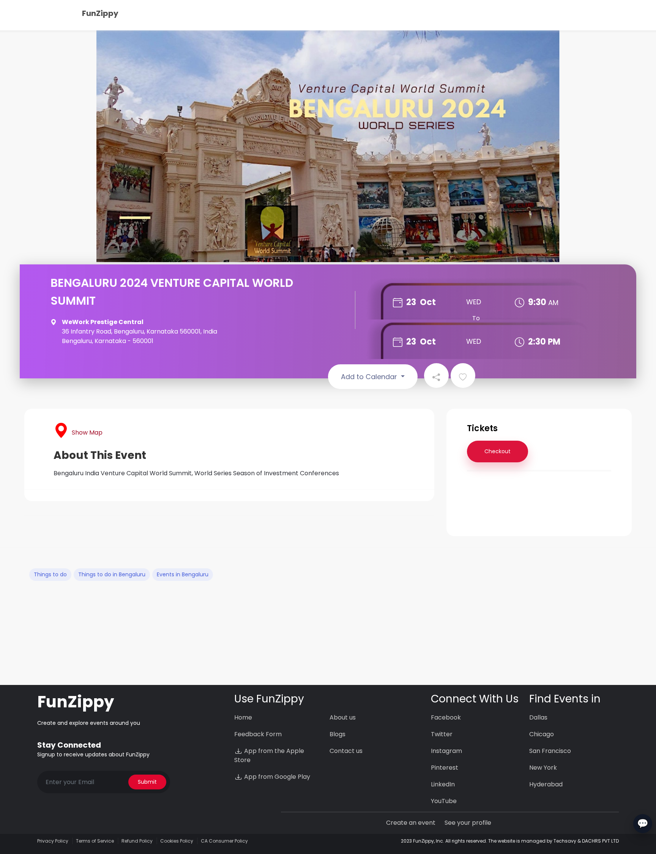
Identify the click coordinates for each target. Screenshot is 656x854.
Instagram (446, 750)
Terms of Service (95, 841)
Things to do (50, 574)
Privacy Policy (52, 841)
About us (343, 717)
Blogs (337, 734)
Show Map (87, 432)
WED (473, 302)
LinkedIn (443, 784)
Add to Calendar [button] (370, 376)
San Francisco (550, 750)
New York (543, 767)
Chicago (541, 734)
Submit (147, 782)
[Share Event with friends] (436, 375)
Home (243, 717)
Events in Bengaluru (182, 574)
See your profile (468, 822)
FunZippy (100, 13)
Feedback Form (258, 734)
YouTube (444, 801)
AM (553, 302)
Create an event (410, 822)
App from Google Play (276, 776)
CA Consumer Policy (224, 841)
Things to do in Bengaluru (111, 574)
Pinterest (444, 767)
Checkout (497, 451)
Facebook (446, 717)
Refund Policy (137, 841)
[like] (463, 375)
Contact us (346, 750)
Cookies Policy (176, 841)
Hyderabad (546, 784)
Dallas (538, 717)
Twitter (442, 734)
